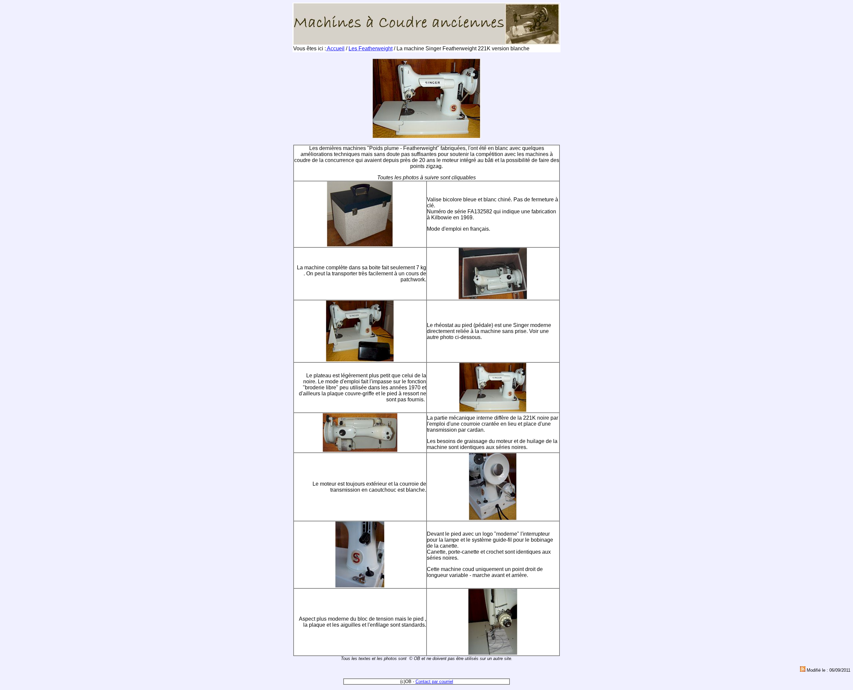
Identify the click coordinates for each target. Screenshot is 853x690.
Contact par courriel (434, 681)
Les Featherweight (371, 48)
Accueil (335, 48)
